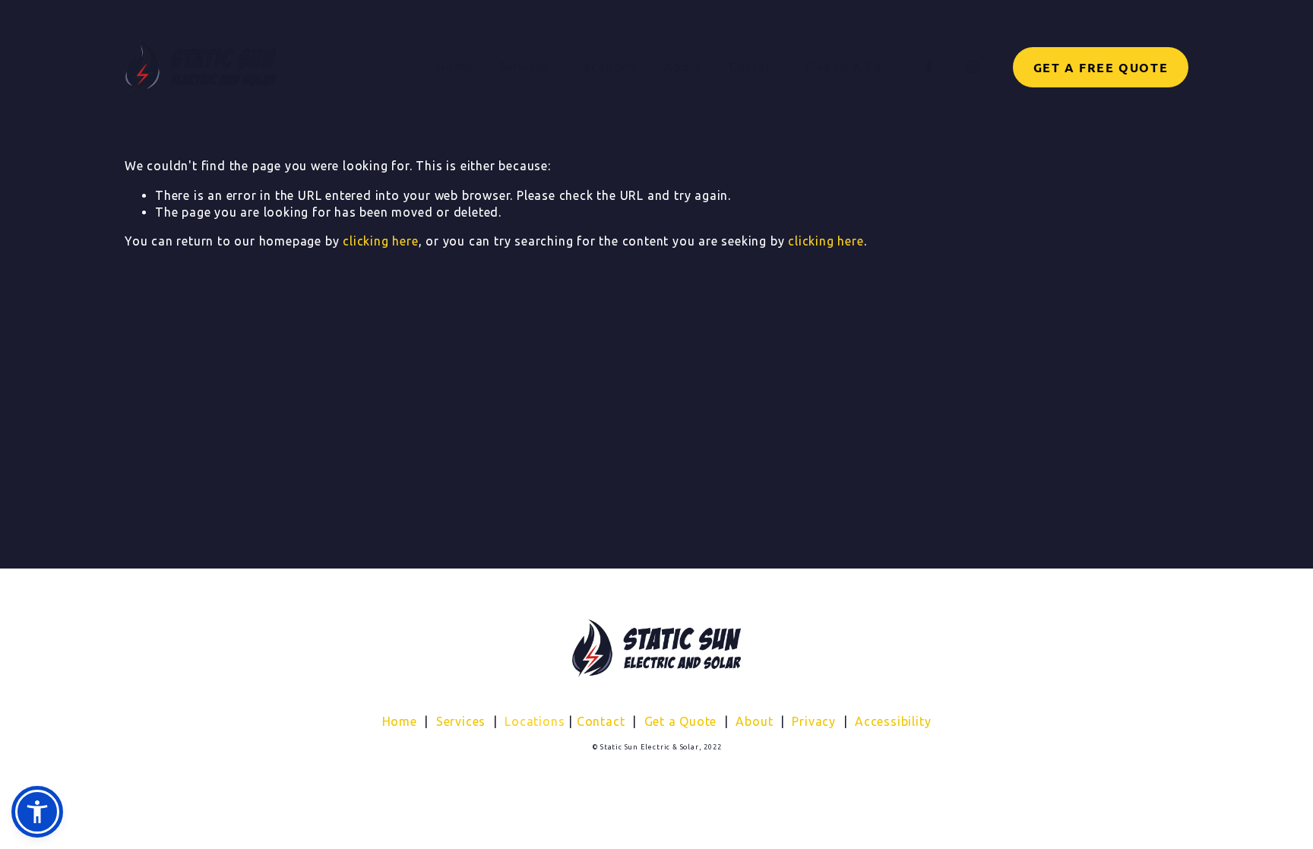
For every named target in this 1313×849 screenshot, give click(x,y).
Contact (753, 67)
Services (461, 721)
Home (453, 67)
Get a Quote (680, 721)
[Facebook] (929, 66)
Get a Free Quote (1101, 67)
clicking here (380, 241)
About (682, 67)
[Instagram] (972, 66)
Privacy (814, 721)
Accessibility (893, 721)
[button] (37, 812)
